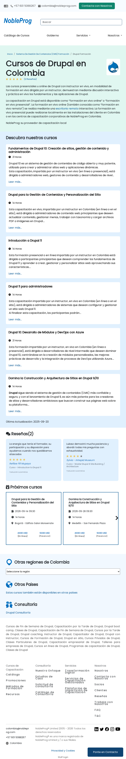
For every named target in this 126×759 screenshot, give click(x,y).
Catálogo (13, 674)
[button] (116, 518)
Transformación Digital (77, 671)
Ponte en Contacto (105, 752)
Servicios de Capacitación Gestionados (75, 680)
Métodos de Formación (15, 687)
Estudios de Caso (44, 677)
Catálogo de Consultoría (44, 693)
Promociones (16, 680)
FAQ (97, 710)
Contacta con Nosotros (97, 6)
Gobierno (53, 35)
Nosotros (114, 35)
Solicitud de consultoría (44, 685)
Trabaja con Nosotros (103, 703)
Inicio (10, 54)
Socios (99, 684)
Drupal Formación (82, 54)
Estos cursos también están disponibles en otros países (41, 592)
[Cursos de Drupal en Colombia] (21, 20)
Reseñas (100, 696)
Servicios (82, 35)
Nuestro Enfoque (48, 670)
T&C (97, 716)
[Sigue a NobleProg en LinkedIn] (96, 729)
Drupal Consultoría (18, 612)
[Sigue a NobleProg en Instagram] (112, 729)
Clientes (100, 690)
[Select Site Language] (6, 6)
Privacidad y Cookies (63, 750)
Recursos (13, 694)
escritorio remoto (67, 108)
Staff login (63, 757)
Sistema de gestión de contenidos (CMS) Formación (42, 54)
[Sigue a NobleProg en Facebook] (107, 729)
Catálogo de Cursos (16, 35)
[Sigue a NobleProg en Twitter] (102, 729)
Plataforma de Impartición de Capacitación (76, 690)
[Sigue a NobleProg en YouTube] (118, 729)
